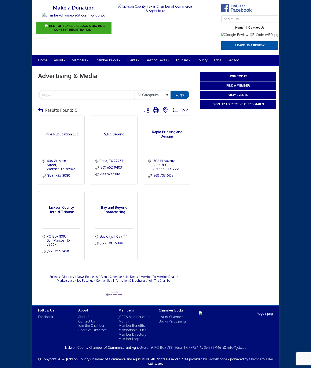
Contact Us (103, 280)
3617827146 (212, 347)
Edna (217, 60)
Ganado (233, 60)
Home (43, 60)
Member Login (129, 339)
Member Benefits (131, 325)
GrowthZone (217, 359)
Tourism (181, 60)
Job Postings (85, 280)
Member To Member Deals (158, 276)
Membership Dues (132, 330)
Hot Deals (131, 276)
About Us (85, 317)
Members (79, 60)
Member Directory (132, 334)
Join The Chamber (160, 280)
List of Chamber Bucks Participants (173, 319)
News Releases (87, 276)
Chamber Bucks (106, 60)
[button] (40, 110)
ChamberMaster (261, 359)
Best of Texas (156, 60)
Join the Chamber (91, 325)
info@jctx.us (236, 347)
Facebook (45, 317)
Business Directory (62, 276)
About (58, 60)
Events (132, 60)
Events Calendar (111, 276)
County (202, 60)
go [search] (182, 95)
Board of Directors (92, 330)
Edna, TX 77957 (176, 347)
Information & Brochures (129, 280)
